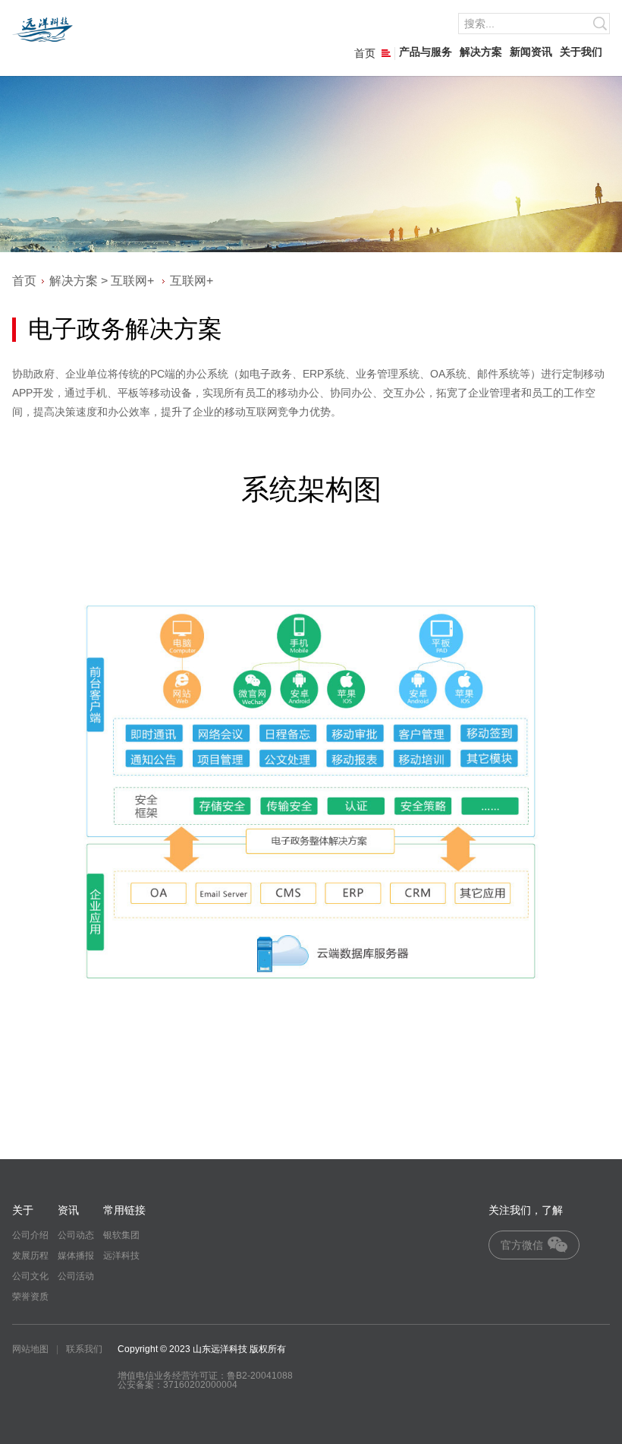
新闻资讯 (531, 52)
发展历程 (30, 1255)
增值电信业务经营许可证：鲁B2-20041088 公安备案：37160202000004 (205, 1380)
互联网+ (132, 280)
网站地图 (30, 1349)
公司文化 (30, 1276)
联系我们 (84, 1349)
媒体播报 (76, 1255)
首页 (364, 53)
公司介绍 (30, 1235)
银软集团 (121, 1235)
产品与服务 (425, 52)
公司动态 (76, 1235)
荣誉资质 (30, 1296)
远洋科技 (121, 1255)
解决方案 (481, 52)
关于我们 (581, 52)
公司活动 (76, 1276)
